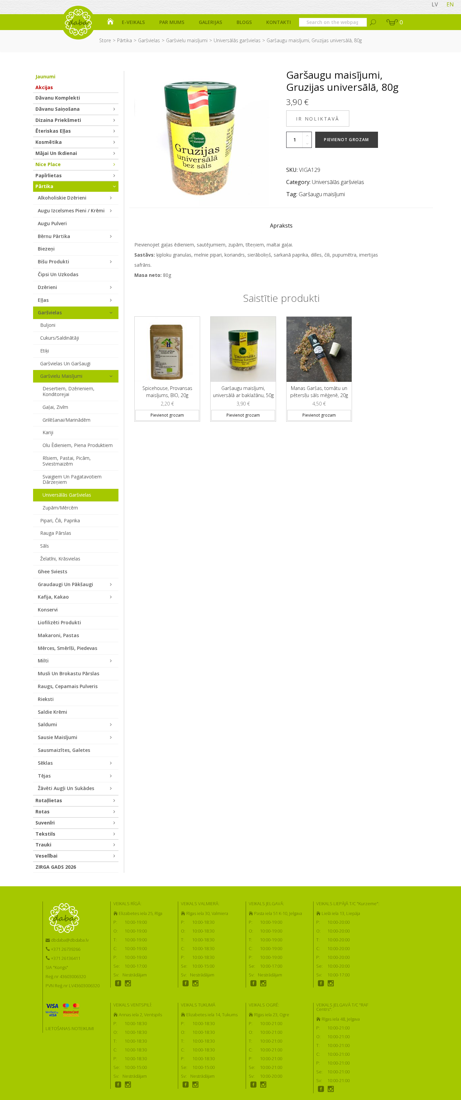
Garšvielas (149, 40)
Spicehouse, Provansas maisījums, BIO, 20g (167, 391)
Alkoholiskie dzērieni (62, 197)
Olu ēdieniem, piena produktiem (78, 445)
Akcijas (44, 87)
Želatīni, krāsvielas (60, 558)
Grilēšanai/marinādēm (66, 420)
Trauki (43, 844)
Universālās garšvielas (237, 40)
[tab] (281, 227)
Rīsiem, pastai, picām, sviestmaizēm (67, 461)
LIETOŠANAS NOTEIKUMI (70, 1028)
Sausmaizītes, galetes (64, 750)
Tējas (44, 775)
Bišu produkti (53, 261)
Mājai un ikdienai (56, 153)
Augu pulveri (52, 223)
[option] (167, 366)
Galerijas (210, 22)
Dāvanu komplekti (57, 98)
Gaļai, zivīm (55, 407)
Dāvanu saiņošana (57, 109)
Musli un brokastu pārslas (68, 673)
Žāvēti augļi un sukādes (66, 788)
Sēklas (45, 763)
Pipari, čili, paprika (60, 520)
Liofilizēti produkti (59, 622)
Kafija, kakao (53, 597)
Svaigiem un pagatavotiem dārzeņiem (72, 479)
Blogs (244, 22)
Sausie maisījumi (57, 737)
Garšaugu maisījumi (322, 194)
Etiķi (44, 350)
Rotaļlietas (48, 800)
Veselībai (46, 856)
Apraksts (281, 225)
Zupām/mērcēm (60, 507)
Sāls (44, 546)
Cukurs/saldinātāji (59, 338)
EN (450, 4)
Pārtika (124, 40)
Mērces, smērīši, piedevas (67, 648)
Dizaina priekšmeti (58, 120)
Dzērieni (47, 287)
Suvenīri (45, 822)
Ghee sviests (52, 571)
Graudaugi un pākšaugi (65, 584)
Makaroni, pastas (58, 635)
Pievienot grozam (346, 139)
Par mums (171, 22)
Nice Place (48, 164)
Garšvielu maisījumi (187, 40)
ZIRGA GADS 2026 (55, 867)
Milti (43, 660)
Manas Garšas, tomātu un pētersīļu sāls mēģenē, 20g (319, 391)
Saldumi (47, 724)
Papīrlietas (48, 175)
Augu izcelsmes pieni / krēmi (71, 210)
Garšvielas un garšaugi (65, 363)
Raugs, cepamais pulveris (68, 686)
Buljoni (47, 325)
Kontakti (278, 22)
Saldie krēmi (52, 712)
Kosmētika (48, 142)
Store (105, 40)
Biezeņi (46, 248)
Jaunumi (45, 76)
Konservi (48, 609)
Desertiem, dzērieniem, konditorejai (68, 391)
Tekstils (45, 834)
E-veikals (133, 22)
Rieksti (46, 699)
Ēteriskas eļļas (53, 131)
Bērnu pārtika (54, 236)
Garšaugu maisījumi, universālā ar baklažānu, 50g (243, 391)
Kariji (48, 432)
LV (435, 4)
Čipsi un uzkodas (58, 274)
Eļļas (43, 300)
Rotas (42, 811)
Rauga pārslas (55, 533)
